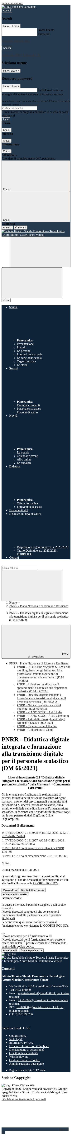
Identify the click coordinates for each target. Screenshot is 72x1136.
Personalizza (10, 890)
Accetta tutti (15, 894)
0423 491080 (23, 989)
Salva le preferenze (31, 950)
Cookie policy (17, 1035)
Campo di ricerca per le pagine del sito (25, 564)
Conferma (20, 227)
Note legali (15, 1039)
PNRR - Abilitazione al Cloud (35, 729)
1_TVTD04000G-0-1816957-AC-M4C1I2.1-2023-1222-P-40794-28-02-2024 (33, 842)
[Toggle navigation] (32, 282)
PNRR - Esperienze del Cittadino (37, 726)
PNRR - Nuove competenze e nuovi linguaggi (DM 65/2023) (39, 707)
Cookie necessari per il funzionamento (25, 936)
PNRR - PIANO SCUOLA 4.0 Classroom (43, 715)
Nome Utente (46, 30)
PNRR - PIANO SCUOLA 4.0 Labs (39, 712)
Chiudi (6, 130)
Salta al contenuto (12, 3)
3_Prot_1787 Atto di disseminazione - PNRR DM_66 (34, 856)
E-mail (42, 90)
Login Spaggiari (30, 104)
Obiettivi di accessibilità (23, 1053)
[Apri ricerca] (40, 252)
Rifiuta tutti (32, 890)
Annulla (7, 227)
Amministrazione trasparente (26, 1063)
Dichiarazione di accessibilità (26, 1049)
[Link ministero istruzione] (19, 6)
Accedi (7, 10)
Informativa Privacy (21, 1042)
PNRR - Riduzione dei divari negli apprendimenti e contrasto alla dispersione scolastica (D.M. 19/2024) (42, 688)
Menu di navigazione (48, 655)
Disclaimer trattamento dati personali (24, 1099)
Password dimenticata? (15, 41)
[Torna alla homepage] (36, 233)
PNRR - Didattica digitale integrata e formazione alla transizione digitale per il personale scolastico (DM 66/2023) (41, 698)
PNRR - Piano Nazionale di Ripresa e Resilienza (38, 606)
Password (44, 34)
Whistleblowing (18, 1056)
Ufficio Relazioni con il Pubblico (29, 1046)
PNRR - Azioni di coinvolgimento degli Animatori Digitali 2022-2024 (41, 721)
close (6, 300)
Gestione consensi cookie (24, 1060)
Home (13, 602)
